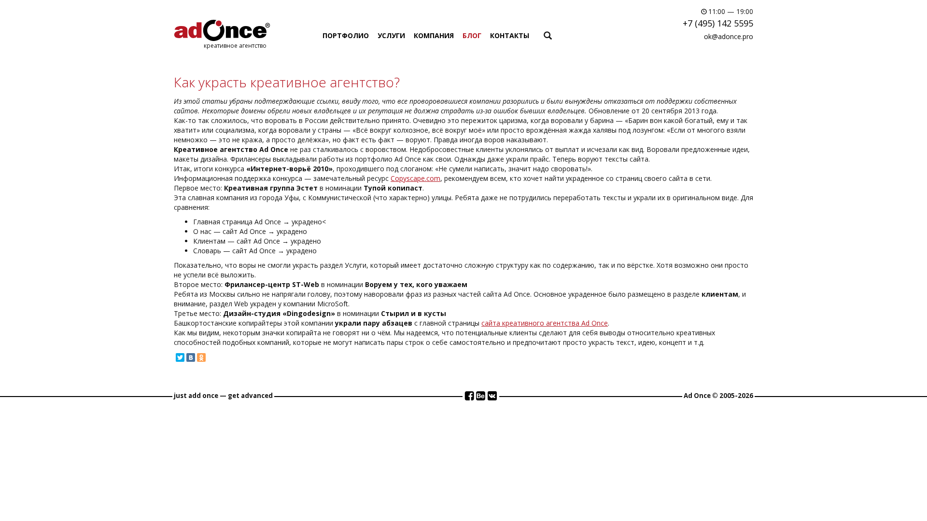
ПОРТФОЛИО (346, 35)
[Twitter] (180, 357)
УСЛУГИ (391, 35)
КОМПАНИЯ (434, 35)
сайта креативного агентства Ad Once (544, 323)
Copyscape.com (415, 178)
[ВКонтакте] (190, 357)
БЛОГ (472, 35)
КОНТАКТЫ (509, 35)
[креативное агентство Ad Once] (222, 30)
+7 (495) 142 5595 (718, 23)
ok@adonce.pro (728, 36)
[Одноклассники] (201, 357)
